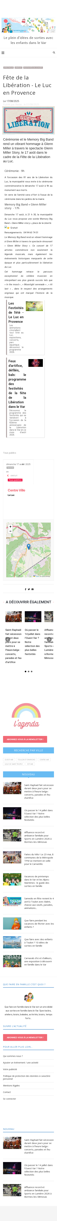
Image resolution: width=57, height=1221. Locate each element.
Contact (7, 1092)
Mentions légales (11, 1085)
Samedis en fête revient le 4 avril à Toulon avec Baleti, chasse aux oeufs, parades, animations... (39, 903)
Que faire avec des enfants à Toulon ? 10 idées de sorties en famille (38, 942)
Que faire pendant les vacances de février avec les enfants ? (39, 923)
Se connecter (9, 1098)
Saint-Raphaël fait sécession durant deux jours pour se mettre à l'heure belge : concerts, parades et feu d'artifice (13, 646)
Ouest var (9, 760)
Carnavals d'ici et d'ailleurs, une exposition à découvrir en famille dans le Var (38, 961)
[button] (29, 547)
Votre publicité (10, 1069)
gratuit (18, 67)
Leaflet (37, 576)
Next (49, 639)
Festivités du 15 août (33, 67)
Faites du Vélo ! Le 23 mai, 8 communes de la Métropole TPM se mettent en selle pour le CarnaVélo (39, 859)
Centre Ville (16, 490)
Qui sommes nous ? (13, 1056)
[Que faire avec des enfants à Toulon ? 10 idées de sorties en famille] (12, 942)
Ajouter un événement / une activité (20, 1062)
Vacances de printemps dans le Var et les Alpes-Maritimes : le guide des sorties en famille (37, 881)
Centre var (44, 760)
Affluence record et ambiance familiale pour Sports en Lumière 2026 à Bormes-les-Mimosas (38, 837)
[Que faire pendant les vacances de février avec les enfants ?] (12, 923)
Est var (30, 764)
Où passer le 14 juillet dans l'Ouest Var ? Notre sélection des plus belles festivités (38, 815)
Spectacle (8, 67)
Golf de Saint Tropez (14, 764)
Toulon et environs (26, 760)
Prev (7, 639)
